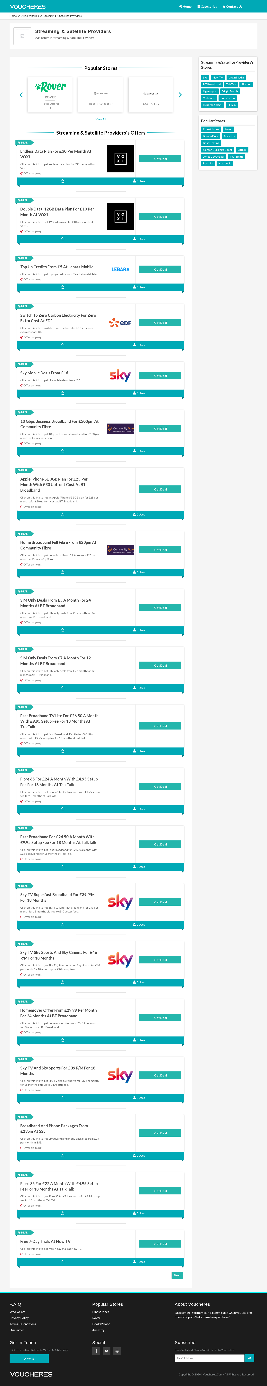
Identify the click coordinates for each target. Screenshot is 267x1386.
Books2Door (210, 136)
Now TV (218, 77)
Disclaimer (17, 1330)
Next (177, 1275)
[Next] (180, 94)
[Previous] (21, 94)
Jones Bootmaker (213, 156)
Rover (228, 129)
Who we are (17, 1312)
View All (101, 119)
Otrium (242, 149)
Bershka (208, 163)
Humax (232, 104)
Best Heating (211, 142)
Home (187, 6)
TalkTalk (231, 84)
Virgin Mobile (230, 91)
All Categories (30, 15)
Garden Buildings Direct (217, 149)
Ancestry (229, 136)
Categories (208, 6)
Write (30, 1358)
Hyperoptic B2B (212, 104)
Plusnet (246, 84)
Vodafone (209, 98)
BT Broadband (212, 84)
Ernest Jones (211, 129)
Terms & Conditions (23, 1324)
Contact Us (233, 6)
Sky (205, 77)
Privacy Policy (19, 1318)
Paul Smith (236, 156)
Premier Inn (227, 98)
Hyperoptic (210, 91)
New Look (225, 163)
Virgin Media (236, 77)
